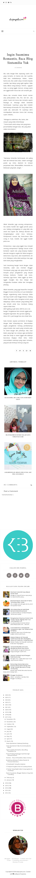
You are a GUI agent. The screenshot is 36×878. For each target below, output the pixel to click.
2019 (6, 712)
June (8, 734)
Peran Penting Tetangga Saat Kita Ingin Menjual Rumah (18, 754)
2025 (6, 697)
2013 (6, 790)
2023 (6, 702)
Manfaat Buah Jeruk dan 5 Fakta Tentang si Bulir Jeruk (21, 601)
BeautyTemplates (21, 874)
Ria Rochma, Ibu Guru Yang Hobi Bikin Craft (18, 399)
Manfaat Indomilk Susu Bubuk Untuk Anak (20, 593)
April (8, 739)
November (10, 722)
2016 (6, 783)
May (8, 736)
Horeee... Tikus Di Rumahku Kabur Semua (18, 758)
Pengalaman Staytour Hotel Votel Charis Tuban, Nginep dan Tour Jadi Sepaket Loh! (21, 619)
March (9, 741)
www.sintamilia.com (16, 292)
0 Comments (18, 67)
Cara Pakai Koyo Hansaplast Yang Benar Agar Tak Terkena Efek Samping (21, 629)
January (9, 780)
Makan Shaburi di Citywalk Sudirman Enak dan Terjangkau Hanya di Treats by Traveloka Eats (21, 638)
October (9, 724)
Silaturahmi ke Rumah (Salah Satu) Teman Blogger (18, 436)
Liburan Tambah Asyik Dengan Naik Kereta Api (20, 656)
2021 (6, 707)
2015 (6, 785)
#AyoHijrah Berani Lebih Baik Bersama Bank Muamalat (19, 610)
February (9, 777)
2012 (6, 793)
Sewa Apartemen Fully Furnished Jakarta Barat (18, 746)
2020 (6, 710)
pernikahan (21, 321)
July (8, 731)
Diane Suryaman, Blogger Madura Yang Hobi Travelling (19, 773)
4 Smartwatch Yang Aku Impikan (15, 764)
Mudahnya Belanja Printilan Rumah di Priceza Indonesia (17, 761)
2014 (6, 788)
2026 (6, 695)
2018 (6, 714)
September (10, 726)
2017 (6, 717)
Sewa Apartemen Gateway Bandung (17, 743)
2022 (6, 705)
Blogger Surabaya (16, 675)
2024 (6, 700)
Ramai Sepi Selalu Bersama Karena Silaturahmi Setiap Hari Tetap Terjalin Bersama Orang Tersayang (20, 666)
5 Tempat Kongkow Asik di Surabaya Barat (19, 766)
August (9, 729)
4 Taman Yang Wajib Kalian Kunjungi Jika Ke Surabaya (19, 769)
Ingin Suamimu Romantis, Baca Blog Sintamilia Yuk (17, 750)
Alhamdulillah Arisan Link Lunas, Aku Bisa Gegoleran (17, 473)
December (10, 719)
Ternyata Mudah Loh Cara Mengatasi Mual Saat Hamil (19, 647)
